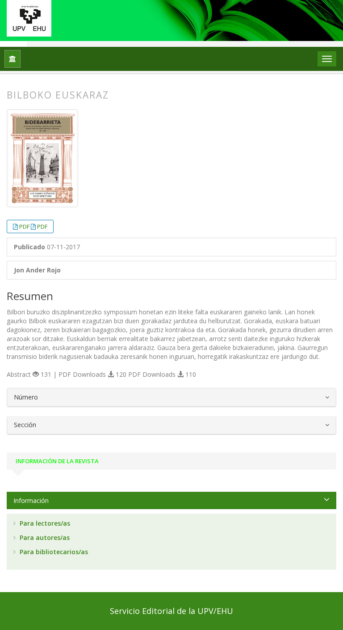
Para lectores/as (44, 523)
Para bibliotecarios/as (53, 552)
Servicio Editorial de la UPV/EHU (171, 610)
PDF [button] (25, 226)
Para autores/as (44, 537)
